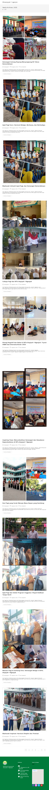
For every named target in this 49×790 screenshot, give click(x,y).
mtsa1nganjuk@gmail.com (24, 771)
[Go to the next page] (45, 750)
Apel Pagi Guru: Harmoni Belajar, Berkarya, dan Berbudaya (23, 125)
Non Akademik (23, 66)
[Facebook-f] (33, 785)
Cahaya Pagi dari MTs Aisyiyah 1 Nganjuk (17, 281)
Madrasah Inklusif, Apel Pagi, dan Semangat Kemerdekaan (23, 186)
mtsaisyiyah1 (6, 66)
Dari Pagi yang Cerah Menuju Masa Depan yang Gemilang (23, 503)
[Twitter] (39, 785)
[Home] (2, 9)
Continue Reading (7, 73)
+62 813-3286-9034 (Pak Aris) (24, 774)
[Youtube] (41, 785)
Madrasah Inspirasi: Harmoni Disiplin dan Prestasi (20, 733)
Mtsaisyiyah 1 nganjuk (9, 2)
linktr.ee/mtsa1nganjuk (24, 777)
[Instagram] (36, 785)
